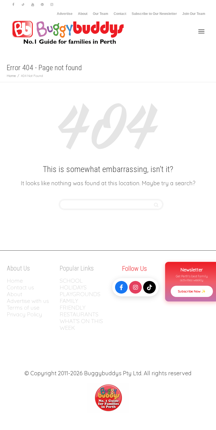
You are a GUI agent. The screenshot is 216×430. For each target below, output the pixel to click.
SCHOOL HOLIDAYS (73, 284)
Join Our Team (193, 14)
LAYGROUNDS (81, 294)
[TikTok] (149, 287)
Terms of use (23, 307)
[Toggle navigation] (201, 31)
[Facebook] (13, 4)
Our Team (100, 14)
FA (63, 300)
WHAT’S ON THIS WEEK (81, 324)
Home (15, 280)
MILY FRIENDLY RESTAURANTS (79, 307)
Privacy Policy (25, 314)
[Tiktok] (23, 4)
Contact (120, 14)
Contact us (20, 287)
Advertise (65, 14)
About (82, 14)
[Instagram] (51, 4)
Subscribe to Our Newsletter (154, 14)
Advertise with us (28, 300)
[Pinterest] (42, 4)
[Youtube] (32, 4)
